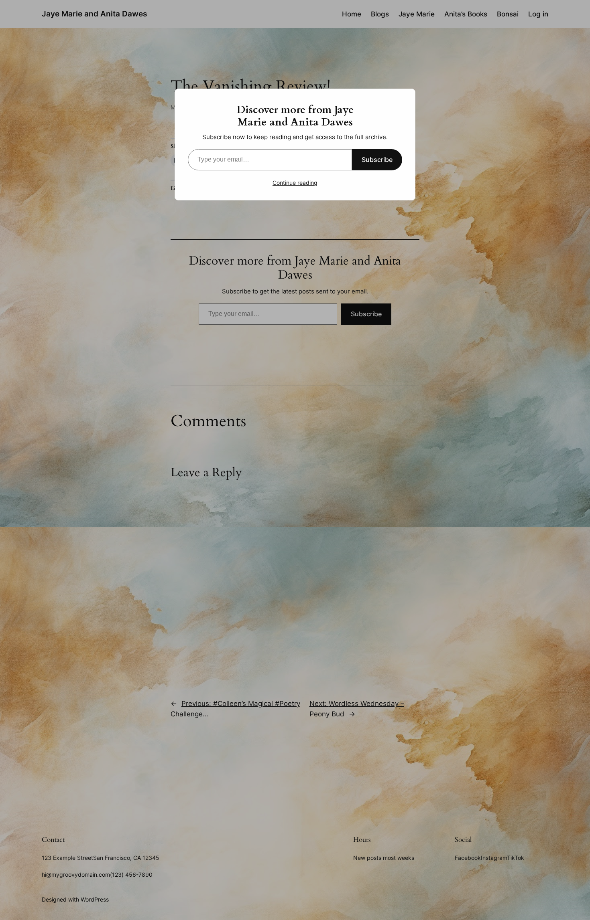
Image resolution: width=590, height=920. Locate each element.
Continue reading (295, 182)
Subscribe (377, 160)
